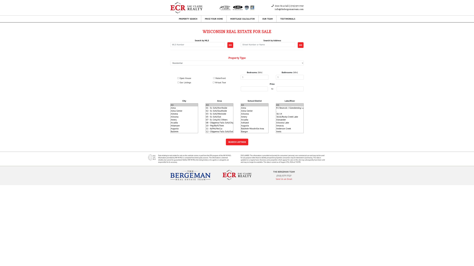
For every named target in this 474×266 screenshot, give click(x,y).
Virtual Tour (220, 82)
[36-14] (290, 113)
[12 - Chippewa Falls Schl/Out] (219, 131)
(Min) (254, 72)
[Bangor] (254, 131)
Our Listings (185, 82)
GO (230, 45)
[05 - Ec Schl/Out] (219, 116)
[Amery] (184, 119)
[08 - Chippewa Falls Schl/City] (219, 122)
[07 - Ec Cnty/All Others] (219, 119)
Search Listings (237, 142)
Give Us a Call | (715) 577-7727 (289, 6)
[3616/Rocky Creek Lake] (290, 116)
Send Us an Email (284, 179)
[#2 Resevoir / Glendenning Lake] (290, 107)
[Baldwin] (184, 131)
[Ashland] (254, 122)
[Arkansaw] (184, 125)
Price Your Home (214, 18)
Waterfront (220, 78)
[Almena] (184, 113)
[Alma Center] (184, 110)
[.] (290, 110)
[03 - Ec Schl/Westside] (219, 113)
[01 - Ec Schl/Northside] (219, 107)
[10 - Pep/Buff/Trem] (219, 125)
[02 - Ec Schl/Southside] (219, 110)
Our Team (267, 18)
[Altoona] (184, 116)
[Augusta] (184, 128)
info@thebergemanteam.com (289, 9)
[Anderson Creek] (290, 128)
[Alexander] (290, 119)
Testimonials (287, 18)
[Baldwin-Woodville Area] (254, 128)
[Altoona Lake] (290, 122)
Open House (185, 78)
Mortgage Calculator (242, 18)
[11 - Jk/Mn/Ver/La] (219, 128)
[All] (184, 104)
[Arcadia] (184, 122)
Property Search (188, 18)
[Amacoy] (290, 125)
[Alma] (184, 107)
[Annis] (290, 131)
